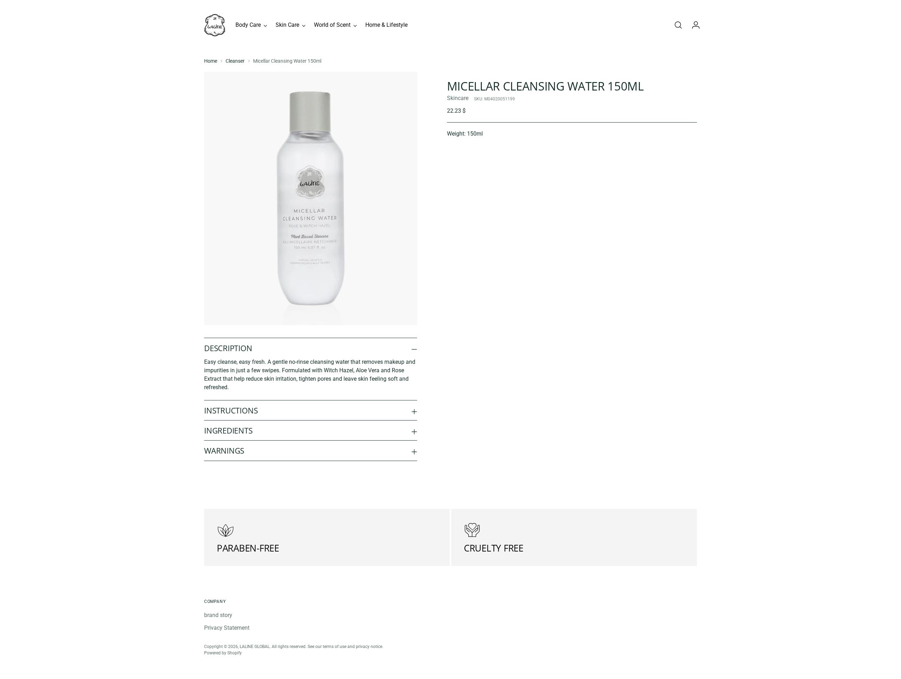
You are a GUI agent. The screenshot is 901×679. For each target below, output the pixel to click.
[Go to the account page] (693, 25)
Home (210, 61)
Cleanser (235, 61)
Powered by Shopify (223, 652)
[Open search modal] (678, 25)
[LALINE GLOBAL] (214, 25)
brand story (218, 615)
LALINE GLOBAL (255, 646)
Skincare (457, 98)
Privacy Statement (227, 627)
